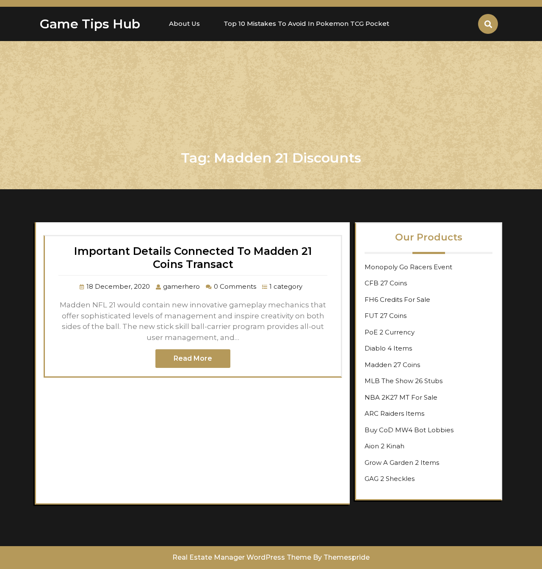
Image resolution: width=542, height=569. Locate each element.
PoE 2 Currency (390, 332)
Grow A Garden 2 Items (402, 463)
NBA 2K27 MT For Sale (401, 397)
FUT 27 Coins (385, 316)
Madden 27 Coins (392, 365)
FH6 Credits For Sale (397, 300)
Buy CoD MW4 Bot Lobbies (409, 430)
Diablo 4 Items (388, 348)
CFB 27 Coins (386, 283)
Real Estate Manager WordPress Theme (241, 557)
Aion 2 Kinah (384, 446)
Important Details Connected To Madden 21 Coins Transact (193, 258)
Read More (193, 358)
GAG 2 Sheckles (390, 479)
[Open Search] (488, 24)
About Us (184, 23)
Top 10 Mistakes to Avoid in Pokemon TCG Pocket (306, 23)
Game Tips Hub (90, 24)
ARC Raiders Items (394, 413)
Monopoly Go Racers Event (408, 267)
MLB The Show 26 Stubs (403, 381)
